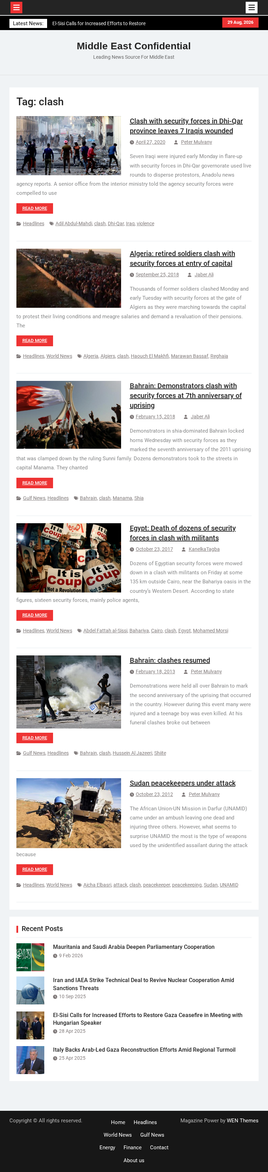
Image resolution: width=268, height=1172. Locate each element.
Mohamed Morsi (210, 630)
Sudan (211, 885)
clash (100, 223)
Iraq (130, 223)
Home (118, 1122)
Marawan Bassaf (189, 356)
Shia (139, 498)
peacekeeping (187, 885)
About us (134, 1160)
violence (145, 223)
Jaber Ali (204, 274)
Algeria (90, 356)
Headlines (33, 223)
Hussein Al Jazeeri (132, 753)
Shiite (160, 753)
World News (59, 356)
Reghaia (219, 356)
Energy (107, 1147)
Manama (122, 498)
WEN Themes (243, 1120)
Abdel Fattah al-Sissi (105, 630)
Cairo (157, 630)
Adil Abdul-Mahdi (73, 223)
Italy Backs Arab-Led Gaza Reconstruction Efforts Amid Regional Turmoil (144, 1049)
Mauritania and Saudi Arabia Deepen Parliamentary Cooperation (134, 947)
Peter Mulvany (196, 142)
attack (120, 885)
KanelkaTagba (204, 549)
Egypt (184, 630)
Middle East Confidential (134, 46)
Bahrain (88, 498)
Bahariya (139, 630)
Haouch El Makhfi (150, 356)
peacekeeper (156, 885)
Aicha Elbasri (97, 885)
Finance (133, 1147)
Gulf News (34, 498)
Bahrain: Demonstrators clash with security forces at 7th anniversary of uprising (186, 396)
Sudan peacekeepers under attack (183, 783)
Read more (34, 208)
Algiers (107, 356)
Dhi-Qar (116, 223)
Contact (159, 1147)
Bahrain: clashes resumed (170, 660)
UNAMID (229, 885)
